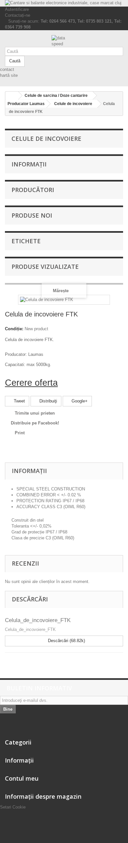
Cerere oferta (31, 383)
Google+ (79, 401)
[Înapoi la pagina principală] (12, 96)
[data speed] (64, 41)
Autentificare (17, 9)
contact (7, 69)
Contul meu (21, 778)
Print (20, 432)
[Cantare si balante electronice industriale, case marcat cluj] (64, 3)
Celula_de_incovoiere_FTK (38, 620)
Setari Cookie (13, 807)
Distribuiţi (47, 401)
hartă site (9, 75)
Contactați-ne (17, 15)
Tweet (18, 401)
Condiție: (14, 328)
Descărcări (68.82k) (66, 640)
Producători (32, 190)
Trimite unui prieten (35, 413)
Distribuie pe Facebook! (35, 423)
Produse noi (31, 215)
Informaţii (29, 164)
